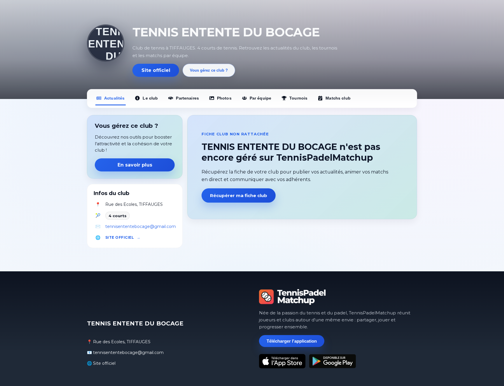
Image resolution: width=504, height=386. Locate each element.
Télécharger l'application (292, 341)
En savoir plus (135, 165)
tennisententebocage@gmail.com (140, 226)
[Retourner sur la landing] (292, 297)
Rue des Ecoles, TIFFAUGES (134, 204)
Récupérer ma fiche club (238, 195)
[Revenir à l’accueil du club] (105, 43)
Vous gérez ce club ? (209, 70)
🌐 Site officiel (101, 363)
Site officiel (155, 70)
